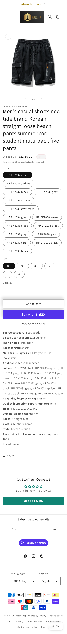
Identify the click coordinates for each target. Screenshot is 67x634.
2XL (23, 266)
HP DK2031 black (17, 225)
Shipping (19, 162)
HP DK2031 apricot (18, 183)
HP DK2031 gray (16, 234)
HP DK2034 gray (17, 217)
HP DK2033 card (17, 242)
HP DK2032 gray (48, 192)
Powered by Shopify (36, 615)
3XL (36, 266)
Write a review (33, 501)
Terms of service (34, 621)
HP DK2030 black (47, 242)
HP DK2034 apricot (18, 200)
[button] (7, 17)
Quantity (7, 282)
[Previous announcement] (7, 4)
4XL (9, 266)
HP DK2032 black (17, 192)
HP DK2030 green (47, 217)
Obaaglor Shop (19, 615)
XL (19, 274)
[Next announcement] (60, 4)
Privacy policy (16, 621)
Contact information (27, 627)
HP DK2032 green (17, 175)
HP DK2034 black (48, 225)
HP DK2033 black (17, 251)
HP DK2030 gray (46, 234)
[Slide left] (25, 99)
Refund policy (56, 615)
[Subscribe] (55, 529)
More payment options (33, 323)
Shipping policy (53, 621)
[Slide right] (42, 99)
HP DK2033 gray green (21, 208)
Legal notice (47, 627)
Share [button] (10, 455)
